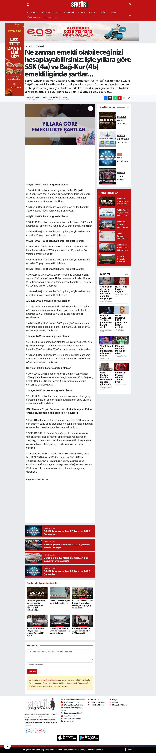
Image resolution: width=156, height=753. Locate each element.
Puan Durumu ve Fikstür (73, 713)
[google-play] (89, 738)
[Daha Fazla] (119, 98)
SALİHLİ (121, 135)
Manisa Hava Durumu (72, 702)
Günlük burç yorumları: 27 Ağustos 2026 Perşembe (123, 160)
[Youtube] (40, 731)
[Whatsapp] (44, 731)
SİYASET (81, 12)
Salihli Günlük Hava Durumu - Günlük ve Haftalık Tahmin (123, 141)
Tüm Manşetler (70, 716)
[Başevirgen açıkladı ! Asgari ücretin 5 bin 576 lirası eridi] (82, 621)
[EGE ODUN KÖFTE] (78, 32)
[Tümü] (128, 107)
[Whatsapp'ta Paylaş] (115, 98)
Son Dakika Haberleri (72, 719)
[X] (31, 731)
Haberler (28, 46)
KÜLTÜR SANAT (33, 18)
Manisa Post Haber (119, 705)
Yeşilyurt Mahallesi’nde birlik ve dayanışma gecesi (123, 178)
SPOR (113, 12)
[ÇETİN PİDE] (14, 59)
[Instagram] (36, 731)
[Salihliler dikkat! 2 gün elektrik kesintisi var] (60, 593)
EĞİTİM (92, 12)
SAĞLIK (103, 12)
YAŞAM (47, 18)
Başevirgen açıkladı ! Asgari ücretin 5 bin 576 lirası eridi (81, 631)
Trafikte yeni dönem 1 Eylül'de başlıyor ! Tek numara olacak (60, 631)
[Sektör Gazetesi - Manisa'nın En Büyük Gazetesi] (80, 4)
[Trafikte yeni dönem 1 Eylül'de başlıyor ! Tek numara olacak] (60, 621)
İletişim (115, 702)
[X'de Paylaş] (110, 98)
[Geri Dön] (7, 745)
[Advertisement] (70, 164)
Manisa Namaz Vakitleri (73, 705)
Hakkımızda (95, 700)
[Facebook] (27, 731)
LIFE (56, 18)
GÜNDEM (45, 12)
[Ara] (130, 4)
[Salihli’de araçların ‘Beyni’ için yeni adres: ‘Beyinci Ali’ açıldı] (37, 621)
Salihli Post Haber (97, 705)
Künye (114, 700)
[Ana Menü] (130, 15)
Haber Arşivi (69, 721)
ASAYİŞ (57, 12)
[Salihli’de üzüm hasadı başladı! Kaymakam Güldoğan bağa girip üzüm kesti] (82, 593)
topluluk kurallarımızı (49, 680)
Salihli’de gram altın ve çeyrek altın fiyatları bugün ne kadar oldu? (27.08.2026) (36, 605)
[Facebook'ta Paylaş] (105, 98)
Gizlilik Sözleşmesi (98, 702)
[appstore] (67, 738)
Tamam (129, 749)
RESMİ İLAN (32, 12)
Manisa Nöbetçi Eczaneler (74, 700)
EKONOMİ (69, 12)
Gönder (32, 672)
